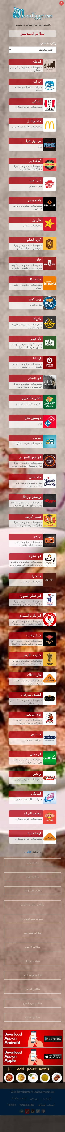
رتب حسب (48, 43)
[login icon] (61, 3)
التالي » (27, 851)
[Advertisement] (32, 1107)
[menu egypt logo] (32, 12)
